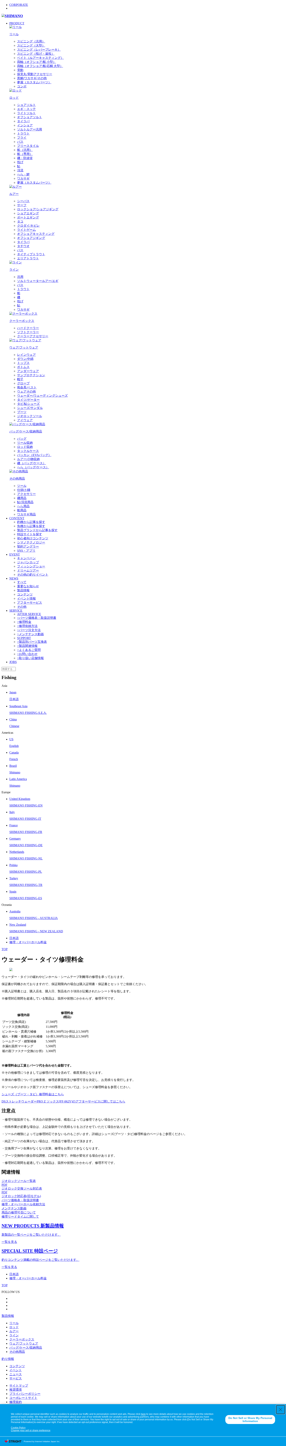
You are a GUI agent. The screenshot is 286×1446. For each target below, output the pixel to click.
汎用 (20, 276)
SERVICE (15, 610)
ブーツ (21, 412)
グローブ (23, 383)
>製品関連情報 (27, 645)
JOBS (13, 662)
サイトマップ (18, 1385)
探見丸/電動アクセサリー (34, 74)
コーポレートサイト (23, 1397)
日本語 (14, 938)
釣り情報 (8, 1359)
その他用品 (17, 1351)
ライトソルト (26, 113)
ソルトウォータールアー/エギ (37, 281)
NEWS (13, 578)
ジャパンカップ (28, 562)
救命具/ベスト (27, 387)
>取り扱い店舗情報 (30, 658)
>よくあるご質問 (29, 650)
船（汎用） (25, 149)
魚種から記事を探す (31, 526)
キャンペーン (26, 558)
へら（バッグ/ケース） (33, 467)
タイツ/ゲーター (28, 399)
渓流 (20, 170)
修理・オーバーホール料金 (28, 942)
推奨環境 (15, 1389)
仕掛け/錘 (23, 489)
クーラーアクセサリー (32, 336)
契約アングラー (28, 546)
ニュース (15, 1374)
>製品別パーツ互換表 (32, 641)
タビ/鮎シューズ (28, 403)
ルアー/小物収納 (28, 459)
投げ (20, 162)
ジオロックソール (29, 416)
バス (20, 141)
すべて (21, 582)
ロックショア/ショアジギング (37, 209)
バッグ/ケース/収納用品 (25, 1347)
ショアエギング (28, 213)
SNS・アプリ (26, 550)
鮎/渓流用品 (25, 502)
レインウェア (26, 354)
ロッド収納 (25, 446)
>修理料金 (24, 621)
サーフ (21, 205)
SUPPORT (24, 638)
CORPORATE (18, 4)
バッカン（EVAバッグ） (34, 455)
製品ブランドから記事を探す (37, 530)
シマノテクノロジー (31, 542)
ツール (21, 485)
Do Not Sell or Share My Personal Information (250, 1419)
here (143, 1414)
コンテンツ (25, 594)
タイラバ (23, 121)
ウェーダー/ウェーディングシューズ (42, 395)
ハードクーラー (28, 328)
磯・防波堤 (25, 158)
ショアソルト (26, 105)
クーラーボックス (21, 1339)
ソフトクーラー (28, 332)
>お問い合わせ (27, 654)
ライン (14, 1335)
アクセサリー (26, 494)
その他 (21, 606)
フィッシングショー (31, 566)
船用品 (21, 510)
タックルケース (28, 451)
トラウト (23, 133)
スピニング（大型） (31, 45)
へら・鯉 (23, 174)
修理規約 (15, 1402)
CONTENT (16, 518)
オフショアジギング (31, 238)
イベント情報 (26, 598)
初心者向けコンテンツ (32, 538)
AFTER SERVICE (29, 614)
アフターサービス (29, 602)
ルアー (14, 1331)
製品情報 (23, 590)
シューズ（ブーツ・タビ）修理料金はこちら (33, 1094)
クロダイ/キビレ (28, 225)
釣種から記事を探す (31, 522)
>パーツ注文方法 (29, 630)
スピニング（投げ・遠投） (35, 53)
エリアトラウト (28, 258)
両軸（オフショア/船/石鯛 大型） (40, 66)
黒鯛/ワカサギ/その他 (32, 78)
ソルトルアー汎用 (29, 129)
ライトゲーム (26, 229)
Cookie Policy (18, 1427)
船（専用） (25, 154)
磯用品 (21, 498)
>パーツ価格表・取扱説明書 (36, 617)
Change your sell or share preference (30, 1430)
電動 (20, 70)
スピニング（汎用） (31, 41)
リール (14, 1323)
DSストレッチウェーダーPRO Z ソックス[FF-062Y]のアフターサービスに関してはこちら (63, 1101)
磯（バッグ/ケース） (31, 463)
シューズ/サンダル (30, 407)
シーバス (23, 201)
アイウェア (25, 420)
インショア (25, 125)
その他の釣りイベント (32, 574)
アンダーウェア (28, 371)
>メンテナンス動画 (30, 634)
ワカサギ (23, 178)
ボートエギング (28, 217)
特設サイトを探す (29, 534)
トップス (23, 363)
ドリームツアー (28, 570)
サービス (15, 1378)
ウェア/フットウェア (23, 1343)
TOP (5, 949)
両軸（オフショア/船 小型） (36, 61)
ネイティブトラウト (31, 254)
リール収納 (25, 442)
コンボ (21, 86)
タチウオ (23, 246)
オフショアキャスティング (35, 233)
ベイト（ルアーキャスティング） (40, 57)
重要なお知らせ (28, 586)
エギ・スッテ (26, 109)
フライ (21, 137)
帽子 (20, 379)
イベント (15, 1370)
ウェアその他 (26, 391)
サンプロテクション (31, 375)
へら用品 (23, 506)
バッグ (21, 438)
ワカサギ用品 (26, 514)
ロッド (14, 1327)
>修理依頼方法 (27, 626)
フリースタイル (28, 145)
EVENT (14, 554)
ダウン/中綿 (25, 358)
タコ (20, 221)
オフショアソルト (29, 117)
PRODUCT (16, 23)
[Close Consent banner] (280, 1409)
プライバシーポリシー (24, 1393)
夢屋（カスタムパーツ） (34, 82)
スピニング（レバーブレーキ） (39, 49)
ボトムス (23, 367)
